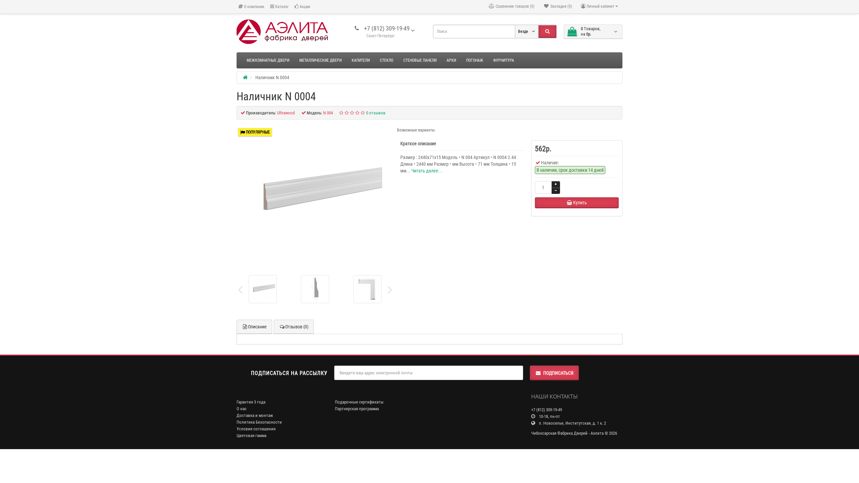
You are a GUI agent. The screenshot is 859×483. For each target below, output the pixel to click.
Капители (361, 60)
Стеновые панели (420, 60)
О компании (253, 6)
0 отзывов (376, 112)
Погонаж (474, 60)
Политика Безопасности (259, 422)
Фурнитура (503, 60)
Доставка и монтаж (255, 415)
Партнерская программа (357, 408)
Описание (257, 326)
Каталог (281, 6)
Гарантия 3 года (251, 402)
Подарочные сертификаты (359, 402)
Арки (451, 60)
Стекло (386, 60)
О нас (242, 408)
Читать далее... (426, 170)
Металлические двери (320, 60)
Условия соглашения (256, 428)
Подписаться (558, 373)
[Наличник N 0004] (315, 194)
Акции (304, 6)
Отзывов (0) (296, 326)
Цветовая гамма (251, 435)
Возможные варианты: (416, 130)
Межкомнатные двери (268, 60)
